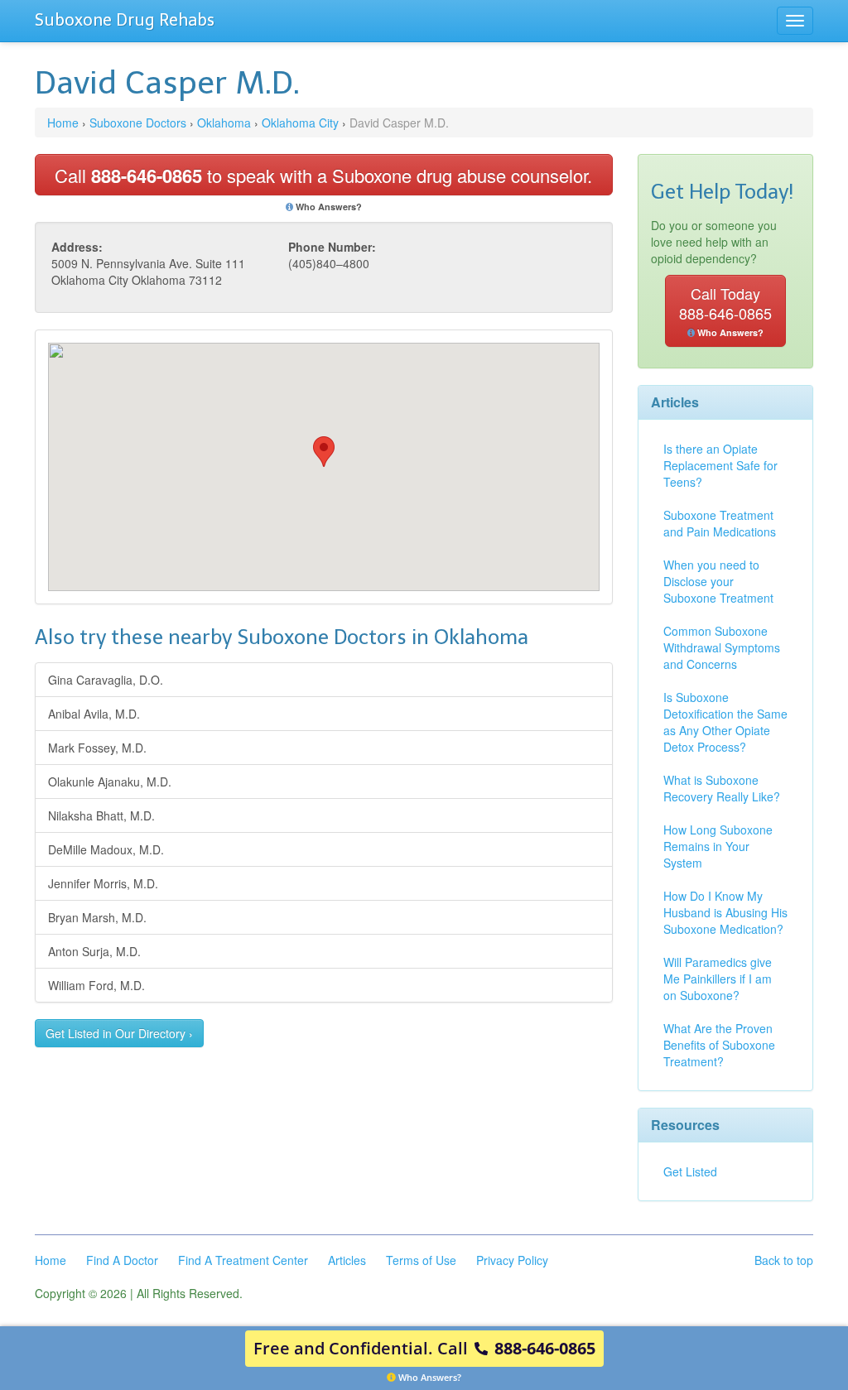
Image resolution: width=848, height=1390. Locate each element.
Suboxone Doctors (137, 122)
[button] (323, 452)
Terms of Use (421, 1260)
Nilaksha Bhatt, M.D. (101, 815)
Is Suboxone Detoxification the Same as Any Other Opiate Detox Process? (725, 722)
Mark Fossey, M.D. (97, 747)
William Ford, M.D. (96, 985)
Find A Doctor (122, 1260)
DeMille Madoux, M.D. (106, 849)
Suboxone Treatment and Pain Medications (719, 523)
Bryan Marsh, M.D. (97, 917)
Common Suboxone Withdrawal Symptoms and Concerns (721, 647)
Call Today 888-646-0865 (725, 310)
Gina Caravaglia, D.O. (105, 679)
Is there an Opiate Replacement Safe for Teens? (720, 465)
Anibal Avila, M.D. (94, 713)
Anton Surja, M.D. (94, 951)
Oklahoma (224, 122)
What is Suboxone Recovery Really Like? (721, 788)
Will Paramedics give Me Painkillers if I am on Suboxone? (717, 978)
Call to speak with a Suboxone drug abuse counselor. (323, 175)
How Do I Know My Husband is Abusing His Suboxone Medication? (725, 912)
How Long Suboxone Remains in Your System (718, 846)
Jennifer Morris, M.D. (103, 883)
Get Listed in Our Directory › (119, 1033)
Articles (347, 1260)
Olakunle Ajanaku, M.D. (109, 781)
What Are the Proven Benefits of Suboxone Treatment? (719, 1045)
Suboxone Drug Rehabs (124, 20)
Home (63, 122)
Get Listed (690, 1171)
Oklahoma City (300, 122)
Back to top (783, 1260)
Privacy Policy (512, 1260)
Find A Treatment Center (243, 1260)
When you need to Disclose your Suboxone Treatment (718, 581)
